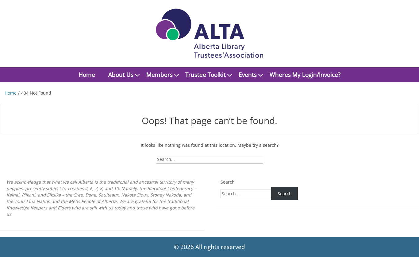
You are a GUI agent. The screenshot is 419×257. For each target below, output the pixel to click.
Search (228, 182)
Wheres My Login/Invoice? (305, 75)
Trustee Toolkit (205, 75)
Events (248, 75)
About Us (120, 75)
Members (159, 75)
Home (87, 75)
